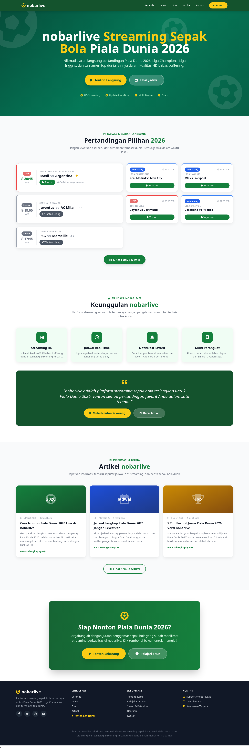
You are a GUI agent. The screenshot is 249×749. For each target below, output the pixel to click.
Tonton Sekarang (106, 654)
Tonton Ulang (52, 214)
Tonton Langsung (108, 80)
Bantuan (132, 711)
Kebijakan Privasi (137, 701)
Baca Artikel (151, 413)
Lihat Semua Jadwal (126, 259)
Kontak (200, 5)
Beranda (149, 5)
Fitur (175, 5)
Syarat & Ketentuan (138, 706)
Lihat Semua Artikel (126, 569)
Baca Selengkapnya (31, 551)
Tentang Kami (135, 696)
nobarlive (31, 691)
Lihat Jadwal (149, 80)
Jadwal (163, 5)
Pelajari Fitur (150, 654)
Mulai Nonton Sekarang (109, 413)
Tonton (220, 5)
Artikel (187, 5)
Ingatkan (153, 185)
